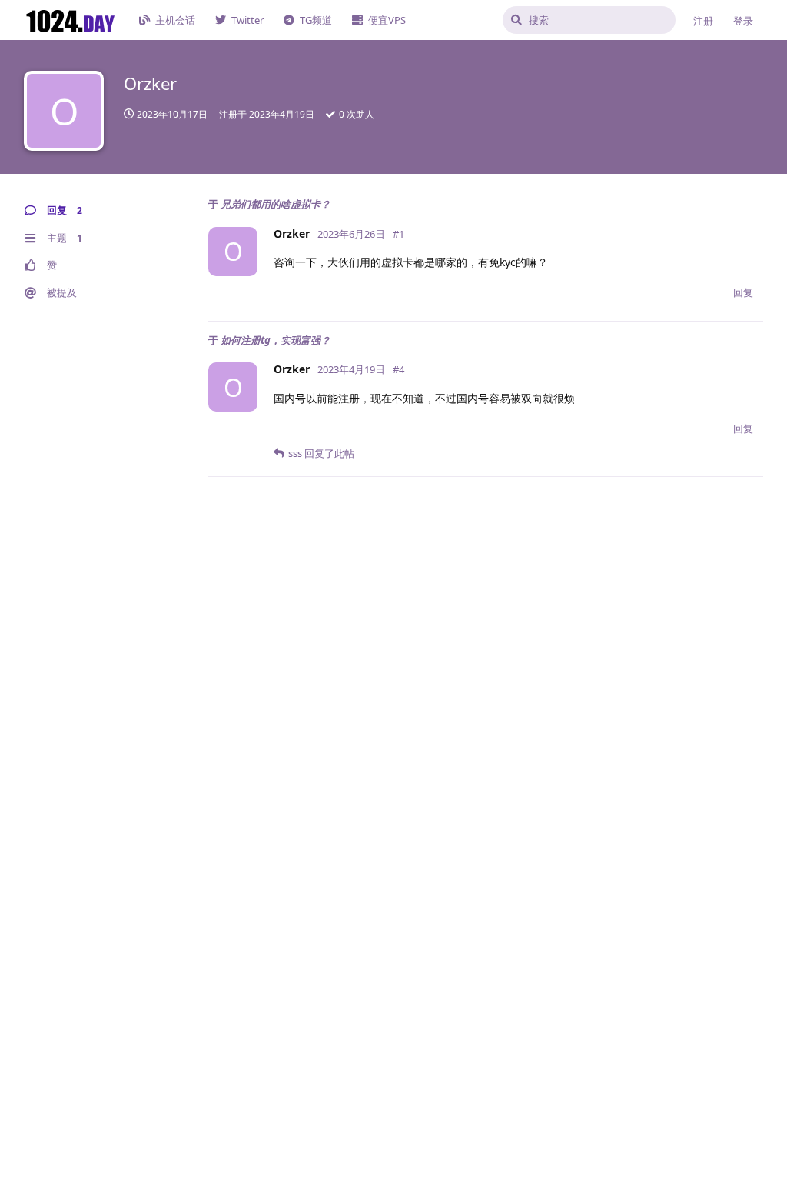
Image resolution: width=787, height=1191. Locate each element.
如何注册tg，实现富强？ (275, 340)
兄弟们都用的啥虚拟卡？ (275, 204)
